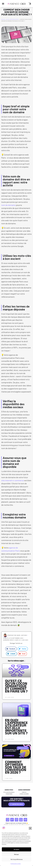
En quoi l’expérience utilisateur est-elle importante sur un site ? (16, 726)
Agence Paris (9, 790)
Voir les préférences (17, 859)
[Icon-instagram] (16, 819)
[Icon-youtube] (25, 819)
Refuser (16, 854)
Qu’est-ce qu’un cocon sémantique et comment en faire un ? (16, 686)
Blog (8, 19)
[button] (30, 828)
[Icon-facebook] (7, 819)
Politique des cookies (16, 863)
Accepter (16, 849)
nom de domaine (8, 205)
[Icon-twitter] (12, 819)
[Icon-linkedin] (21, 819)
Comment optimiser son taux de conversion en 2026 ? (15, 767)
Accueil (3, 19)
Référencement (14, 19)
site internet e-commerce (12, 480)
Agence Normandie (24, 790)
